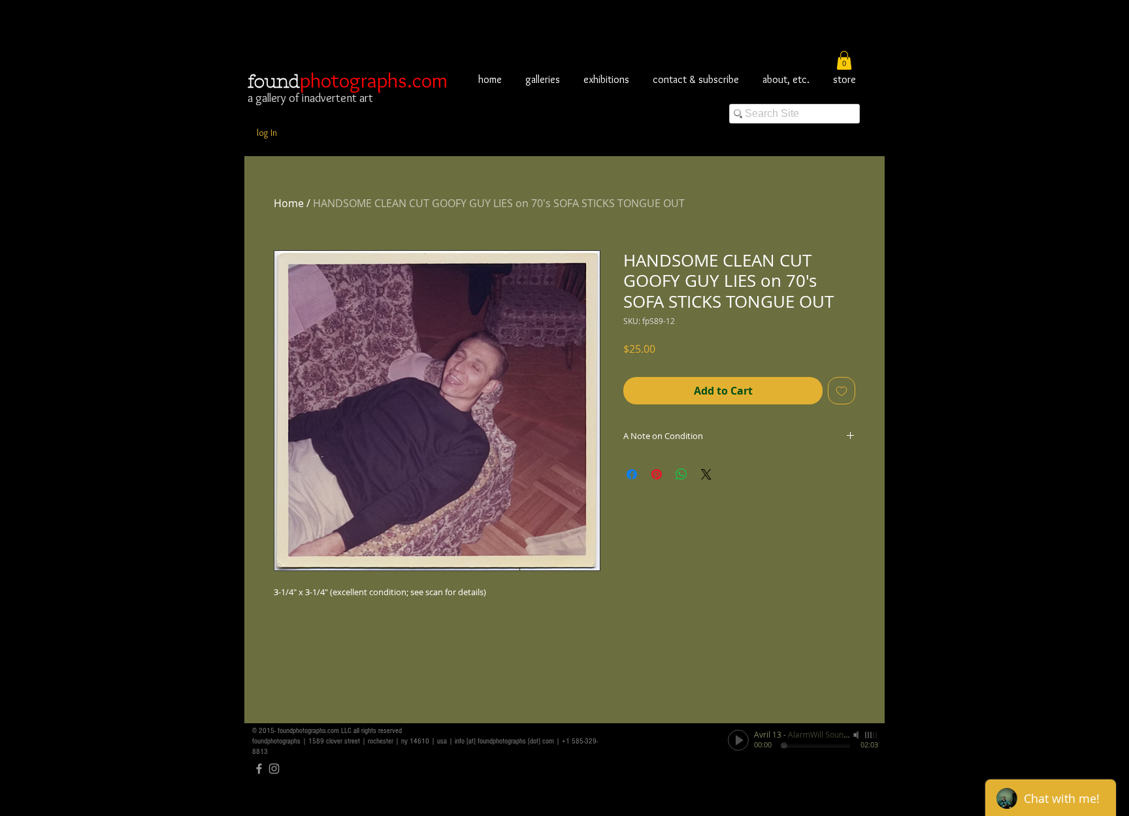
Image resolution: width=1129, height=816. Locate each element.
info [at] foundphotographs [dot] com (504, 741)
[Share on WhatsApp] (681, 474)
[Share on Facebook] (632, 474)
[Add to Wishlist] (841, 390)
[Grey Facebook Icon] (259, 768)
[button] (844, 60)
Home (289, 203)
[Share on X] (706, 474)
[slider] (871, 735)
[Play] (738, 740)
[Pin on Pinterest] (656, 474)
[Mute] (857, 735)
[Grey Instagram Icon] (274, 768)
